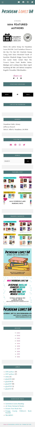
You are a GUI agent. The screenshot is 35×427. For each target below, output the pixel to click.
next (7, 94)
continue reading (17, 84)
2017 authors (9, 374)
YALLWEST (9, 415)
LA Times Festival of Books (14, 406)
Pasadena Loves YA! (15, 424)
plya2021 (8, 389)
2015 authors (9, 372)
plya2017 (8, 384)
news (7, 376)
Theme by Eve (26, 424)
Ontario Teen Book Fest (13, 408)
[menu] (2, 2)
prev (28, 94)
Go (28, 161)
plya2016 (8, 381)
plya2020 (8, 386)
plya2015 (8, 379)
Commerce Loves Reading (14, 404)
